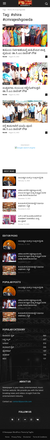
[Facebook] (18, 419)
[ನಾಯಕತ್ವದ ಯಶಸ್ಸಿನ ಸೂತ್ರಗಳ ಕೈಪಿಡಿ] (9, 181)
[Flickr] (24, 419)
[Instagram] (31, 419)
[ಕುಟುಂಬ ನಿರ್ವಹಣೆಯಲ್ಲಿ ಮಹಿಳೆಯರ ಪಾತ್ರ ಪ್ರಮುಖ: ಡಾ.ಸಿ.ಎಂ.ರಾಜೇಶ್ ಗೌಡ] (25, 35)
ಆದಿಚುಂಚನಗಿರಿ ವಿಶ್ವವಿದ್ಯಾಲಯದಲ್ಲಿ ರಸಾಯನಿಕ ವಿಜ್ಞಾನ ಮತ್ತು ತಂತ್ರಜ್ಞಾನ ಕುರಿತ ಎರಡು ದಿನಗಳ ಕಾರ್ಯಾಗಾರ (32, 192)
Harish (5, 57)
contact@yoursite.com (22, 401)
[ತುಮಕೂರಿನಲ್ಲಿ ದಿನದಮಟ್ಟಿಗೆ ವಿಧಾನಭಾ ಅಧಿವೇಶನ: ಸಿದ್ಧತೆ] (9, 207)
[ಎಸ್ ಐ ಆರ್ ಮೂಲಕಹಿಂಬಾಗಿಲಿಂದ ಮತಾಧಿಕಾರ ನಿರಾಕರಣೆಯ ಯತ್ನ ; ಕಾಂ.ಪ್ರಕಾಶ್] (9, 219)
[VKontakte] (37, 419)
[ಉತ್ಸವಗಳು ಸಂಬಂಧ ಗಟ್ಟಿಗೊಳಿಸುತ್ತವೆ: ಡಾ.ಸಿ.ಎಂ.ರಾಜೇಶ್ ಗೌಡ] (25, 73)
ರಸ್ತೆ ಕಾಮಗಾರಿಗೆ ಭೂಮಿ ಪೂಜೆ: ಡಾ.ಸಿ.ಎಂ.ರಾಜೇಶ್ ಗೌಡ (17, 127)
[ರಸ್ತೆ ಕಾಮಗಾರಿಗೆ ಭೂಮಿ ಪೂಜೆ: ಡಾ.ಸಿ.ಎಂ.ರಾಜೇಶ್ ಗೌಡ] (25, 111)
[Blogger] (12, 419)
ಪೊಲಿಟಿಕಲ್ (6, 46)
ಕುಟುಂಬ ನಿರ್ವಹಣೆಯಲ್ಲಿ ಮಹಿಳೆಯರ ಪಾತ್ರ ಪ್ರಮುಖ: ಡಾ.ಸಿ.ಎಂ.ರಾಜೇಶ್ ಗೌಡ (24, 51)
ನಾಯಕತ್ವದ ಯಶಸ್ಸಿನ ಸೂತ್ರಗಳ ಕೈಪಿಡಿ (30, 178)
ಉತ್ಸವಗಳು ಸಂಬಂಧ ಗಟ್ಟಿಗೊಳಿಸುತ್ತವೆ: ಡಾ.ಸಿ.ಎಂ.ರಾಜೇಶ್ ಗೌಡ (22, 89)
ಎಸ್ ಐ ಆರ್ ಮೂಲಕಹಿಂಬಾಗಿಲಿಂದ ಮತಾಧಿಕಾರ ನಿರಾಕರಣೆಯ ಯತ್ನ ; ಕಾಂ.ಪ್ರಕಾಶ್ (29, 218)
